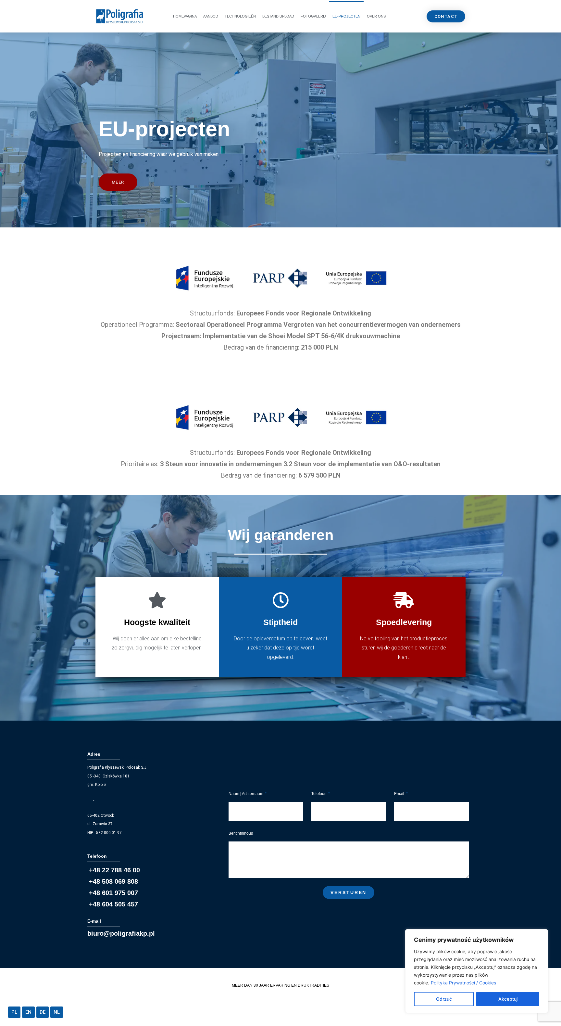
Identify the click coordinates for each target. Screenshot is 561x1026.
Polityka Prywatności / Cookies (463, 982)
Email (399, 793)
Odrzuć (444, 999)
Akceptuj (507, 999)
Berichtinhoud (241, 833)
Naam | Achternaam (246, 793)
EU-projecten (346, 16)
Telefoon (319, 793)
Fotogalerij (313, 16)
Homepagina (185, 16)
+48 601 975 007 (113, 892)
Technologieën (240, 16)
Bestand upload (278, 16)
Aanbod (210, 16)
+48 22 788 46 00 (114, 870)
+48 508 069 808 (113, 881)
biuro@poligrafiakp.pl (121, 933)
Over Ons (376, 16)
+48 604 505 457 (113, 904)
